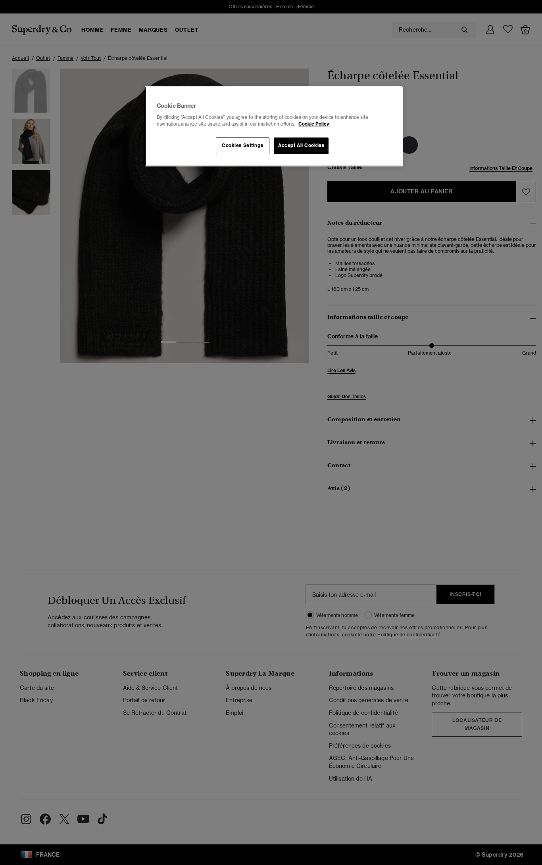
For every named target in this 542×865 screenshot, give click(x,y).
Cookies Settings (242, 145)
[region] (274, 126)
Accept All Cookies (301, 145)
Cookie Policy (313, 124)
